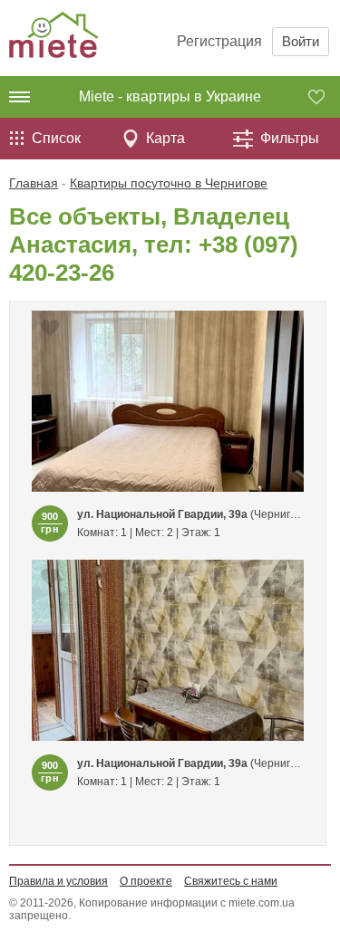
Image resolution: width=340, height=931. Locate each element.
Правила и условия (58, 881)
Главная (33, 183)
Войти (300, 41)
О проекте (146, 881)
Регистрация (219, 41)
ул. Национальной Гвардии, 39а (162, 514)
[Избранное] (324, 97)
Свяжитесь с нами (230, 881)
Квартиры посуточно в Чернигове (168, 183)
